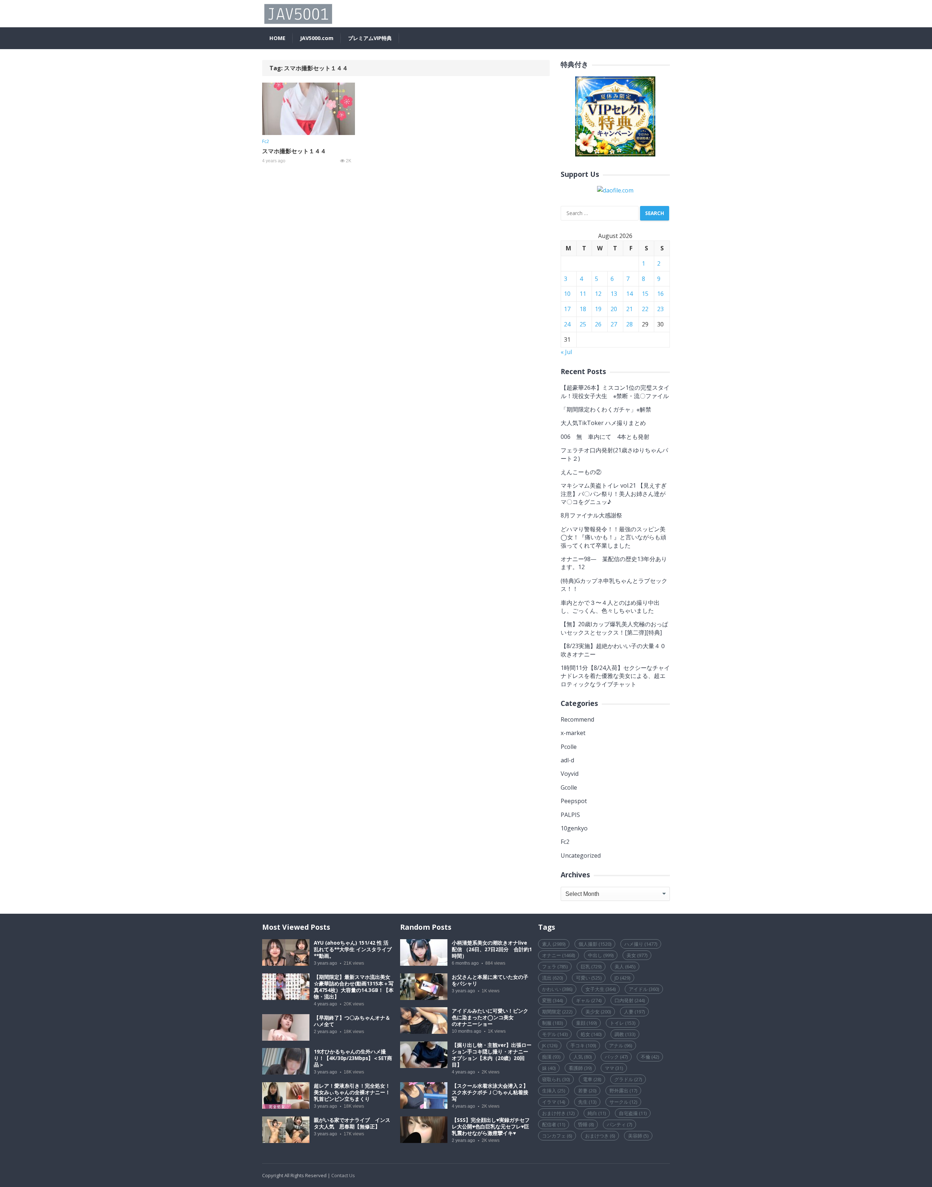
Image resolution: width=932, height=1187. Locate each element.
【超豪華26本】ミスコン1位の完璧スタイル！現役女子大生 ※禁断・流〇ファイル (615, 392)
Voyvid (569, 774)
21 (629, 309)
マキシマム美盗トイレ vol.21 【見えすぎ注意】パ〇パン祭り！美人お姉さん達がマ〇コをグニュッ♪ (614, 493)
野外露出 (623, 1090)
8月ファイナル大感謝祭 (591, 515)
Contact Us (343, 1175)
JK (549, 1045)
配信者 (553, 1124)
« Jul (566, 352)
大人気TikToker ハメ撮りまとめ (603, 423)
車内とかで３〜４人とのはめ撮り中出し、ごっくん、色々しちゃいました (610, 607)
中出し (600, 955)
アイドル (644, 989)
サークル (623, 1102)
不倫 (650, 1056)
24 (567, 324)
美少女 (598, 1011)
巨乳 (591, 966)
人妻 (634, 1011)
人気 (582, 1056)
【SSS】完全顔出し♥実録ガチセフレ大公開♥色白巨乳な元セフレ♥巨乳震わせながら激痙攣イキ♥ (491, 1126)
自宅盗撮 (633, 1113)
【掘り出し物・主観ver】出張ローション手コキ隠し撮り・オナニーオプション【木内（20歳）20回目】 (492, 1055)
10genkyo (574, 828)
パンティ (619, 1124)
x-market (573, 733)
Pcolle (569, 747)
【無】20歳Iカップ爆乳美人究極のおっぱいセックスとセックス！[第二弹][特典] (614, 628)
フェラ (555, 966)
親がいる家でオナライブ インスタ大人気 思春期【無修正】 (352, 1123)
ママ (614, 1068)
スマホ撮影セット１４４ (294, 151)
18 (583, 309)
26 (598, 324)
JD (622, 977)
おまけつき (600, 1135)
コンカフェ (557, 1135)
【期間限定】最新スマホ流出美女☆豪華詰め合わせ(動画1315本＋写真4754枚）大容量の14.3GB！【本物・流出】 (354, 987)
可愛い (588, 977)
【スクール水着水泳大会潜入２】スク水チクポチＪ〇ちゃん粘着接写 (490, 1092)
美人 (625, 966)
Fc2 (265, 141)
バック (616, 1056)
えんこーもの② (581, 472)
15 (645, 294)
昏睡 (586, 1124)
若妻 (587, 1090)
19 (598, 309)
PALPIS (570, 815)
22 (645, 309)
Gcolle (569, 787)
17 (567, 309)
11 (583, 294)
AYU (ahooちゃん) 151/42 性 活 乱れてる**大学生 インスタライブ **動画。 (353, 949)
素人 (553, 944)
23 (660, 309)
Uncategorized (581, 855)
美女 (637, 955)
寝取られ (556, 1079)
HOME (277, 38)
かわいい (557, 989)
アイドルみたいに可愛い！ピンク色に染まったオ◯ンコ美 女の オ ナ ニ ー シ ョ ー (490, 1017)
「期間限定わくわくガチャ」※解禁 (606, 409)
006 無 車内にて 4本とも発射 (605, 437)
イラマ (553, 1102)
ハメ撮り (640, 944)
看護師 (580, 1068)
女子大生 (600, 989)
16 (660, 294)
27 (614, 324)
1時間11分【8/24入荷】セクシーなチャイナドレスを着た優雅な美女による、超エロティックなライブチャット (615, 676)
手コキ (583, 1045)
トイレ (622, 1023)
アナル (620, 1045)
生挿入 (553, 1090)
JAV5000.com (316, 38)
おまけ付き (558, 1113)
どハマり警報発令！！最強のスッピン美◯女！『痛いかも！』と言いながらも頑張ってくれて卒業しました (613, 537)
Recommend (577, 719)
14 (629, 294)
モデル (555, 1034)
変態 (552, 1000)
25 (583, 324)
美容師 (638, 1135)
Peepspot (574, 801)
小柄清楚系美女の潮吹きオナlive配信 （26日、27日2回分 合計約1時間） (492, 949)
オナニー (558, 955)
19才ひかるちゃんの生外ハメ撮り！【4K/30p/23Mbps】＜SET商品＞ (353, 1058)
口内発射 (630, 1000)
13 (614, 294)
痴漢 (551, 1056)
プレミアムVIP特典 (370, 38)
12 (598, 294)
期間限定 (557, 1011)
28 (629, 324)
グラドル (628, 1079)
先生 (587, 1102)
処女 (591, 1034)
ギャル (588, 1000)
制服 (552, 1023)
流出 (552, 977)
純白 (597, 1113)
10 (567, 294)
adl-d (567, 760)
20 (614, 309)
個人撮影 (594, 944)
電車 (592, 1079)
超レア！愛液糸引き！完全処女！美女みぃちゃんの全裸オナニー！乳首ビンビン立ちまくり (352, 1092)
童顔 (586, 1023)
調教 (625, 1034)
